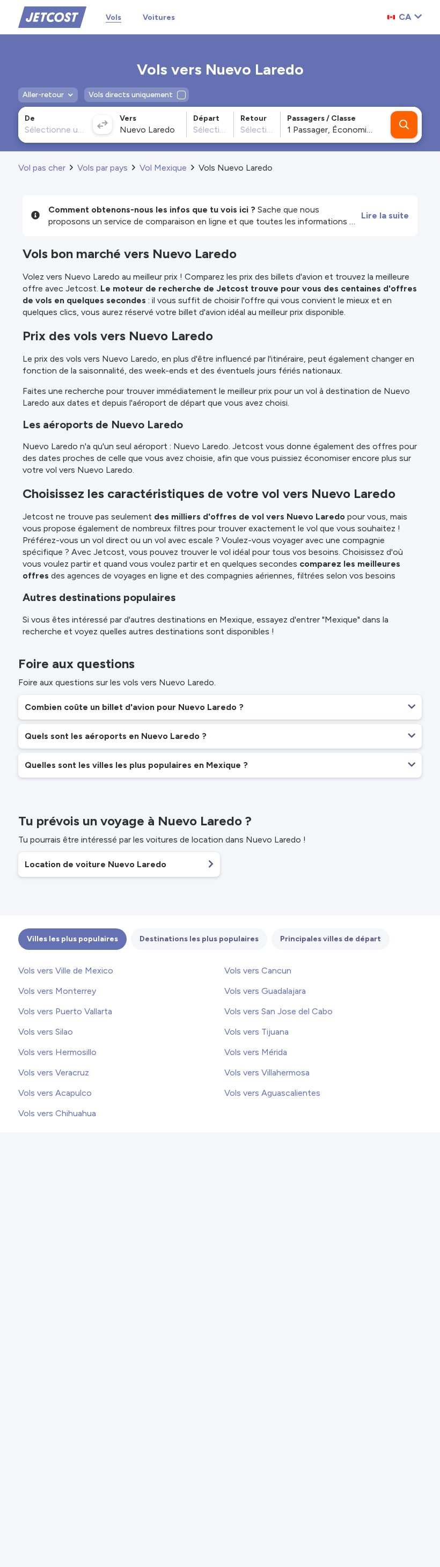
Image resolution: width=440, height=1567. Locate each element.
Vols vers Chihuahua (57, 1113)
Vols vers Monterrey (57, 991)
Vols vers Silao (45, 1032)
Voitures (159, 17)
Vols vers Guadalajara (265, 991)
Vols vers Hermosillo (57, 1052)
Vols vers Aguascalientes (272, 1093)
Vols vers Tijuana (256, 1032)
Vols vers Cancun (257, 970)
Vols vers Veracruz (53, 1072)
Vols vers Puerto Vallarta (65, 1011)
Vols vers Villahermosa (267, 1072)
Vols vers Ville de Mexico (65, 970)
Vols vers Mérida (255, 1052)
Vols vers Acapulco (55, 1093)
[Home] (52, 16)
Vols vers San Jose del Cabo (278, 1011)
